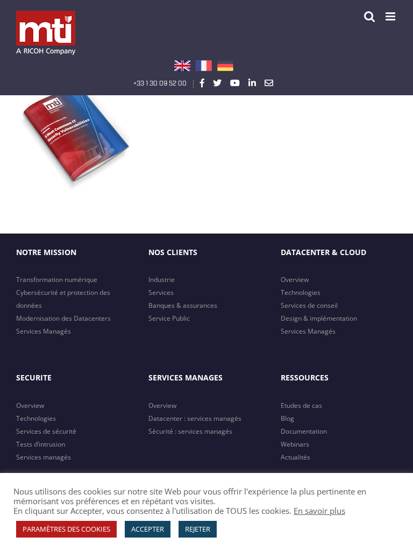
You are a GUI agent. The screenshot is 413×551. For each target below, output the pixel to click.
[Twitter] (217, 83)
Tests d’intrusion (40, 444)
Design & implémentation (319, 318)
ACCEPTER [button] (147, 529)
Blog (287, 418)
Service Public (169, 318)
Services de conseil (309, 305)
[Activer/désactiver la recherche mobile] (369, 16)
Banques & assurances (182, 305)
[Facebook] (202, 83)
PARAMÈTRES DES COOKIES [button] (66, 529)
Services (161, 292)
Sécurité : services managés (190, 431)
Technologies (301, 292)
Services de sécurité (46, 431)
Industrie (161, 279)
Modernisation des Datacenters (63, 318)
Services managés (43, 457)
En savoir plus (319, 510)
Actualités (295, 457)
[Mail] (268, 83)
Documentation (304, 431)
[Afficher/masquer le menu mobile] (391, 16)
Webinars (295, 444)
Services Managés (43, 331)
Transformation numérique (56, 279)
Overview (295, 279)
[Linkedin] (252, 83)
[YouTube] (235, 83)
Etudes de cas (301, 405)
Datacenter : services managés (194, 418)
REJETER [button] (197, 529)
